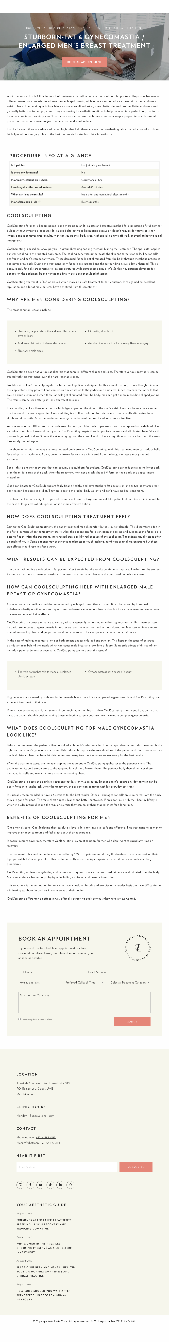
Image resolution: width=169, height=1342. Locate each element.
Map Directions (26, 1094)
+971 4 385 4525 (46, 1137)
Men (40, 28)
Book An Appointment (84, 61)
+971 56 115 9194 (50, 1142)
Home (30, 28)
